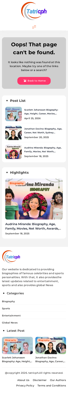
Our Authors (58, 380)
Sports (6, 308)
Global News (9, 322)
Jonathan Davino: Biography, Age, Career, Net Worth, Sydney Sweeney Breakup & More (43, 132)
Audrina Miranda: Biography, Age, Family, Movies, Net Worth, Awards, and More (42, 151)
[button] (8, 202)
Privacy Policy (25, 385)
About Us (23, 380)
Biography (17, 183)
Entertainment (11, 315)
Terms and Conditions (51, 385)
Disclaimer (40, 380)
